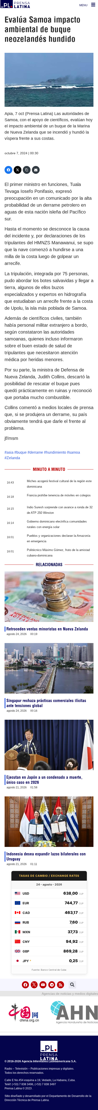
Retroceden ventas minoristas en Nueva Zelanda (47, 629)
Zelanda (13, 458)
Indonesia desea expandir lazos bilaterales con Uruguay (46, 856)
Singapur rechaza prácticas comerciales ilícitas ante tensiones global (46, 703)
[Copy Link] (27, 170)
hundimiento (56, 452)
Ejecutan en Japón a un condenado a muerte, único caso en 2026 (44, 780)
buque (21, 452)
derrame (36, 452)
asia (10, 452)
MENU (83, 5)
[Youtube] (42, 984)
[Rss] (60, 984)
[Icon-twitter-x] (34, 984)
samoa (74, 452)
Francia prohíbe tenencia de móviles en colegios (59, 495)
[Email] (36, 170)
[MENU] (93, 4)
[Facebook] (8, 170)
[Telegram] (51, 984)
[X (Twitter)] (17, 170)
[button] (72, 985)
